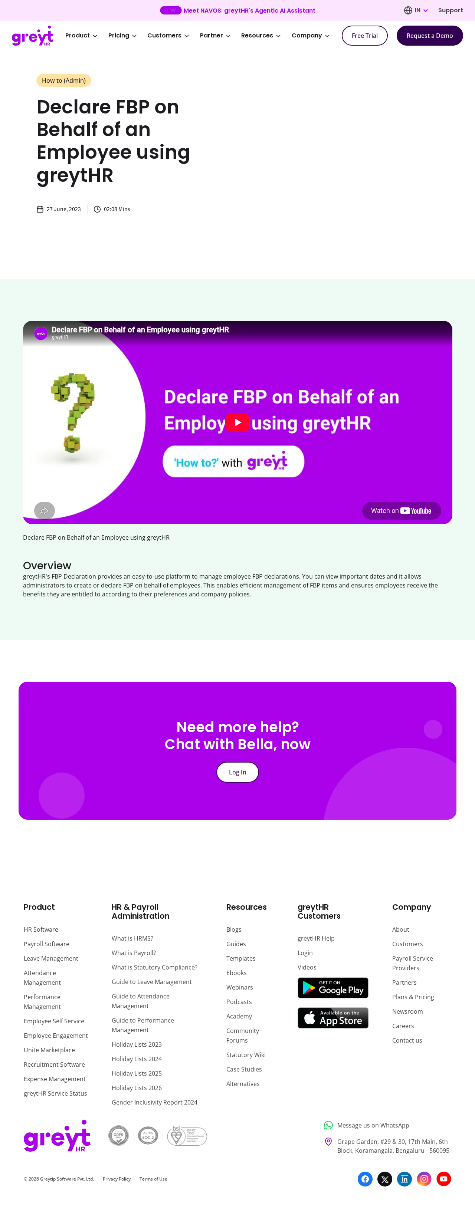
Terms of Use (153, 1179)
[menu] (202, 35)
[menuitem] (86, 35)
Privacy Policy (117, 1179)
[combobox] (421, 10)
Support (450, 10)
